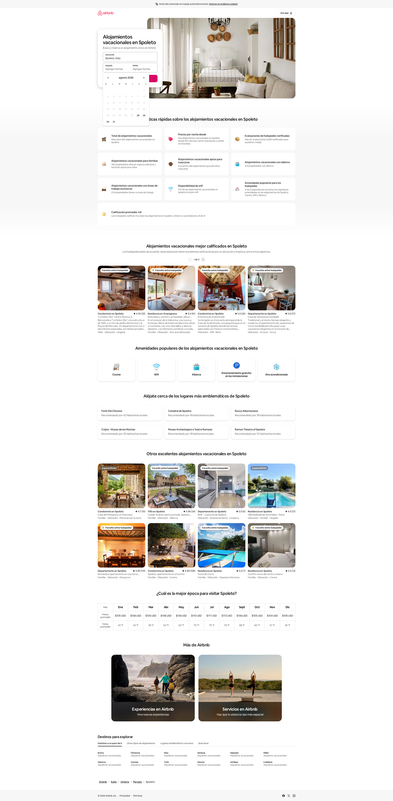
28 (138, 115)
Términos (137, 795)
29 (144, 115)
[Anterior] (189, 259)
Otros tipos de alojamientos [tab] (141, 743)
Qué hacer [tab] (203, 743)
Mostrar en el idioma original (223, 4)
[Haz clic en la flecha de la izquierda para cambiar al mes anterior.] (108, 78)
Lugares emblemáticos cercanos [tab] (176, 743)
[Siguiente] (203, 259)
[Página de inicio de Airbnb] (105, 13)
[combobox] (130, 58)
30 (108, 121)
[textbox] (116, 69)
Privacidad (125, 795)
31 (114, 121)
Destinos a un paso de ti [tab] (110, 743)
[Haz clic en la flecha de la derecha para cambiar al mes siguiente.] (144, 78)
